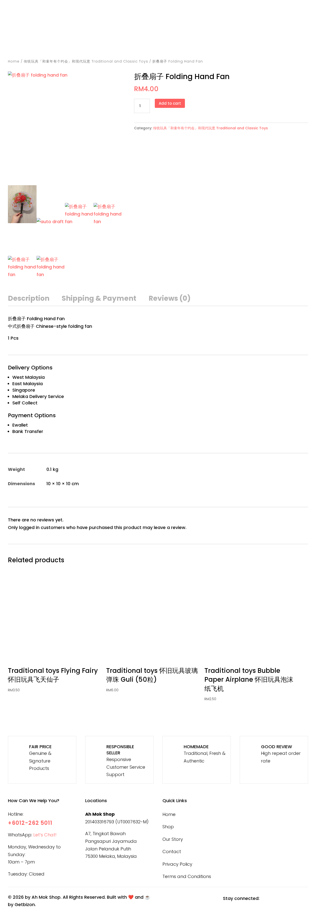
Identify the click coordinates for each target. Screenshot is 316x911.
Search (151, 20)
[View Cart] (260, 29)
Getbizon (25, 904)
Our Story (220, 45)
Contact (255, 45)
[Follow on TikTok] (290, 899)
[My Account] (236, 29)
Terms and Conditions (186, 876)
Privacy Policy (177, 864)
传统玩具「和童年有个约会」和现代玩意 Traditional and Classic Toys (86, 61)
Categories (161, 45)
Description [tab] (28, 298)
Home (131, 45)
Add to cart (170, 103)
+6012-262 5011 (30, 823)
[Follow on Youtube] (303, 899)
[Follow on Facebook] (266, 899)
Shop (194, 45)
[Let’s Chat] (252, 20)
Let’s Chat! (45, 835)
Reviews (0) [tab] (170, 298)
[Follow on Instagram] (278, 899)
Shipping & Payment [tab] (99, 298)
